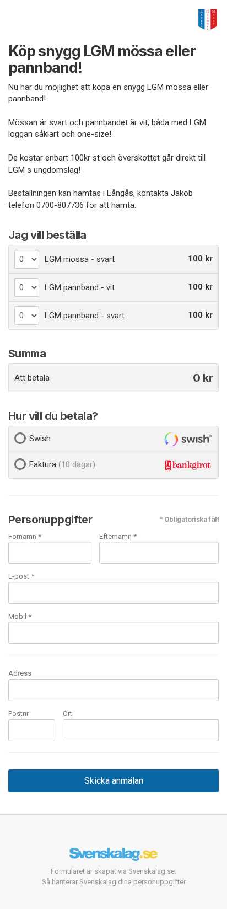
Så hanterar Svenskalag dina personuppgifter (114, 882)
